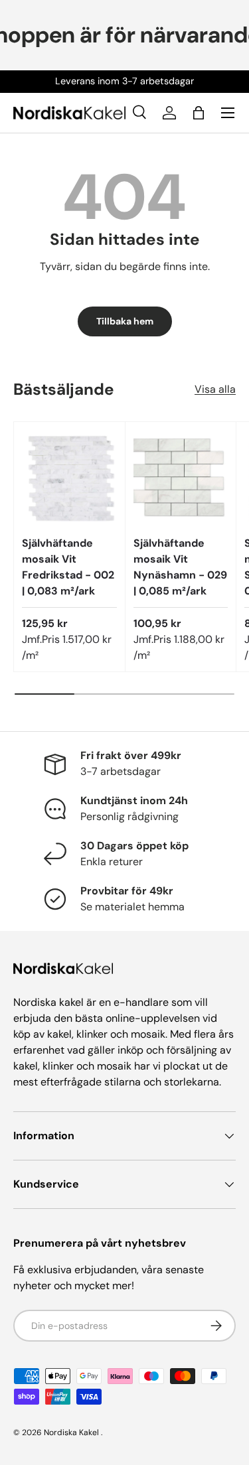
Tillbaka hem (124, 321)
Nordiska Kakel (71, 1432)
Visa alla (215, 389)
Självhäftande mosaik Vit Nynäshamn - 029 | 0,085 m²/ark (180, 567)
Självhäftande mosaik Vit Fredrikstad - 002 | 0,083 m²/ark (68, 567)
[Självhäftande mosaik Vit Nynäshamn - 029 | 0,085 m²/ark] (180, 477)
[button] (198, 112)
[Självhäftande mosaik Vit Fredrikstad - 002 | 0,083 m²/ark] (69, 477)
